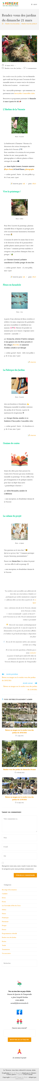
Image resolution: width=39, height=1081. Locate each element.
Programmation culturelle (9, 933)
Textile (4, 945)
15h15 (34, 184)
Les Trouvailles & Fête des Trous (11, 905)
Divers (4, 898)
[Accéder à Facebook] (19, 1011)
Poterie (4, 929)
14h (24, 184)
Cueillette (4, 893)
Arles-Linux (19, 1078)
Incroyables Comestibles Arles (24, 93)
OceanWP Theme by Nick (18, 1077)
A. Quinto (19, 1074)
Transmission (6, 949)
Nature (4, 913)
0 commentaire (32, 68)
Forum (4, 901)
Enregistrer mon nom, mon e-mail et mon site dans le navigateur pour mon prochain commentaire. (19, 867)
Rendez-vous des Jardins (13, 68)
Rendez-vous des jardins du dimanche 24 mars (19, 769)
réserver (33, 362)
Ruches (4, 941)
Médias (4, 909)
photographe (29, 169)
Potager (4, 925)
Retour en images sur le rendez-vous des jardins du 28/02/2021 (19, 731)
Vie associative (6, 953)
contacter (33, 653)
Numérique (5, 917)
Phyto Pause (9, 169)
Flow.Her (16, 345)
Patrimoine (5, 921)
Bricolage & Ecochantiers (9, 890)
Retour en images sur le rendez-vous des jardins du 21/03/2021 (19, 798)
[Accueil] (2, 23)
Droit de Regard (15, 1073)
